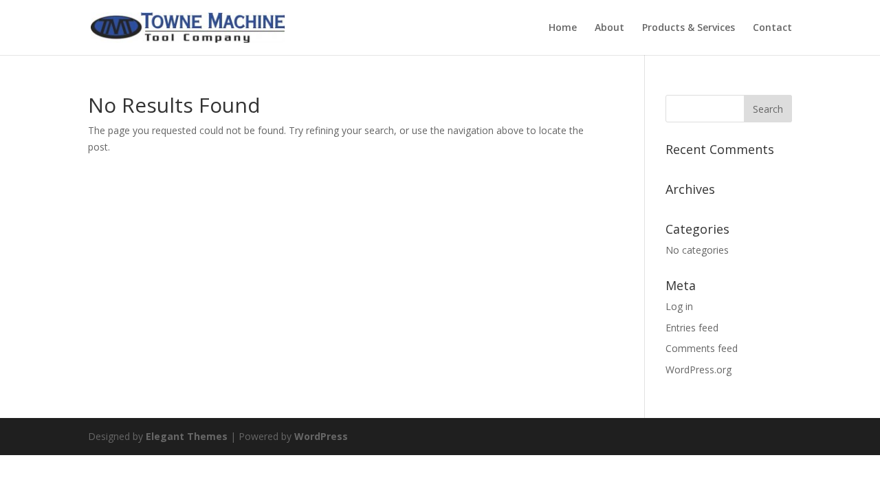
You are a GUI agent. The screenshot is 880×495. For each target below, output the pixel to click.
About (609, 28)
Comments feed (702, 348)
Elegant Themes (187, 436)
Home (563, 28)
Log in (679, 306)
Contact (772, 28)
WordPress (321, 436)
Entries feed (692, 327)
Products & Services (688, 28)
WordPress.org (699, 369)
